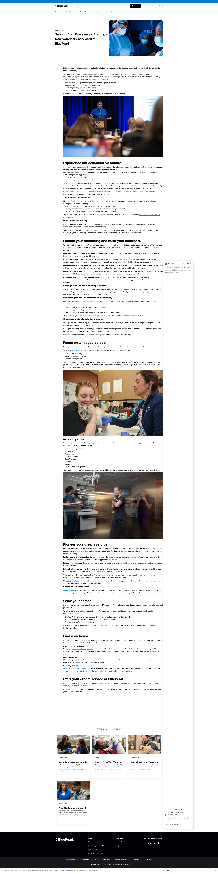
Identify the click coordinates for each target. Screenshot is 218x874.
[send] (189, 825)
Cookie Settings (167, 870)
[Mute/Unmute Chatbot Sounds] (187, 263)
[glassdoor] (159, 843)
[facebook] (144, 843)
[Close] (215, 871)
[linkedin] (149, 843)
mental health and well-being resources (129, 660)
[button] (135, 6)
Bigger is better (69, 590)
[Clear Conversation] (184, 263)
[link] (61, 6)
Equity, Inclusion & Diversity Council (80, 649)
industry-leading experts (90, 301)
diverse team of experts (81, 350)
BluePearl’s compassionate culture (76, 668)
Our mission (67, 167)
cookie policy (65, 870)
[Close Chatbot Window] (191, 263)
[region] (178, 543)
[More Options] (167, 825)
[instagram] (154, 843)
